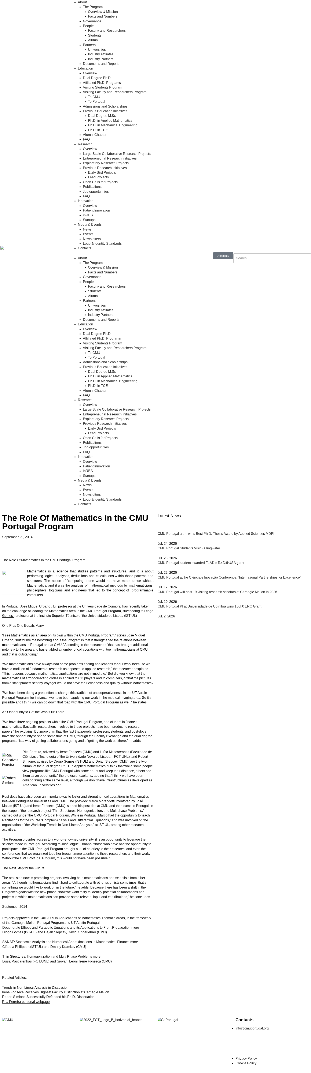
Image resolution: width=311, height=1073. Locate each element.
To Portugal (96, 101)
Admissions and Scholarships (105, 106)
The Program (93, 7)
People (88, 26)
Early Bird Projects (102, 172)
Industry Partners (100, 59)
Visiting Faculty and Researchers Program (114, 92)
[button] (3, 551)
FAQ (86, 139)
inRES (88, 215)
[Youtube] (286, 1045)
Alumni (93, 40)
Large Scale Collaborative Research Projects (117, 154)
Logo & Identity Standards (102, 243)
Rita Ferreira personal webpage (26, 1001)
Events (88, 234)
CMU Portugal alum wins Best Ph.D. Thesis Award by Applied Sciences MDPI (216, 533)
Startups (89, 220)
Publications (92, 186)
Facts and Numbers (102, 16)
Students (94, 35)
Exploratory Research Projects (106, 163)
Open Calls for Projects (100, 182)
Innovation (86, 201)
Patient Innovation (96, 210)
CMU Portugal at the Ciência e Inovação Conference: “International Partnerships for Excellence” (229, 577)
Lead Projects (98, 177)
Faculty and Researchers (107, 30)
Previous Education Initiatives (105, 111)
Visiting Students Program (102, 87)
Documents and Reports (101, 64)
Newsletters (92, 239)
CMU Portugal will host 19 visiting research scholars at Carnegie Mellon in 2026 (217, 592)
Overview (90, 73)
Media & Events (90, 224)
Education (85, 68)
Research (85, 144)
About (82, 2)
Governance (92, 21)
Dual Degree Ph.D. (97, 78)
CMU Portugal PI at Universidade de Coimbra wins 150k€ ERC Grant (209, 606)
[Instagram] (252, 1045)
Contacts (84, 248)
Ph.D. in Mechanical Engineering (113, 125)
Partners (89, 45)
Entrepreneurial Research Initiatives (110, 158)
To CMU (94, 97)
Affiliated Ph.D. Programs (102, 83)
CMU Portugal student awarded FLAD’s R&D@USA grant (201, 563)
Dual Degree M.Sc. (102, 115)
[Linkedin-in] (275, 1045)
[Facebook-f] (240, 1045)
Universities (97, 49)
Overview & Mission (103, 12)
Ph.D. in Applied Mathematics (110, 120)
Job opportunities (96, 191)
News (87, 229)
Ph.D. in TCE (98, 130)
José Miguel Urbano (35, 606)
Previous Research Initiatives (105, 168)
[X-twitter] (263, 1045)
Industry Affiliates (100, 54)
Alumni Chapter (94, 135)
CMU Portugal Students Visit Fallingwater (189, 548)
